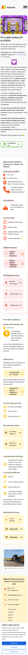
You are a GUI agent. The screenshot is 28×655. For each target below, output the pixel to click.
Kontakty (10, 612)
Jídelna (10, 620)
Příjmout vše (14, 643)
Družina (10, 617)
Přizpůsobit (14, 647)
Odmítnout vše (14, 651)
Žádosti (10, 614)
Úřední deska (12, 609)
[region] (14, 638)
